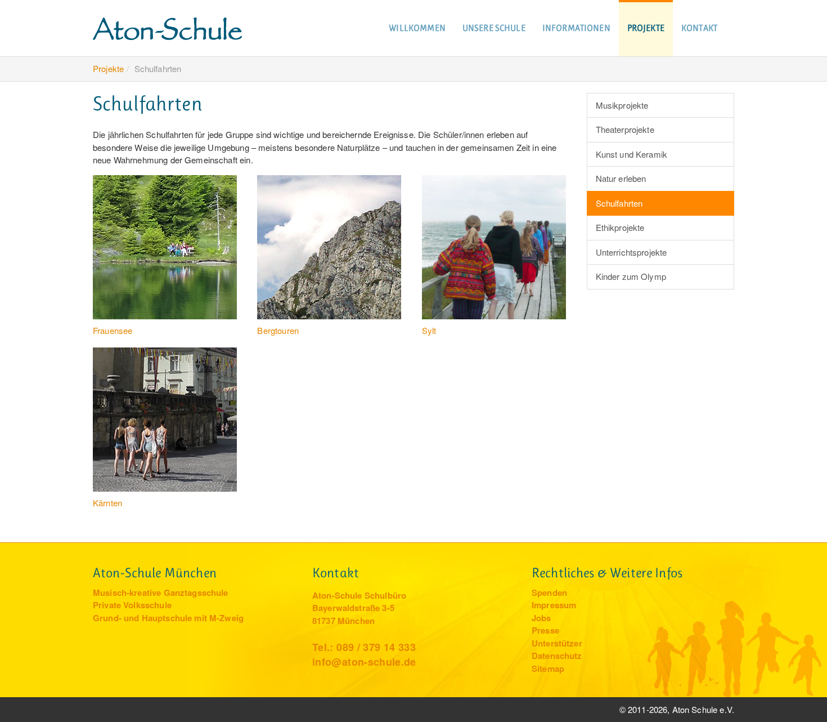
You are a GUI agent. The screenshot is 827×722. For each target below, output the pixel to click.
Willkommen (417, 28)
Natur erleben (621, 178)
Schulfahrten (619, 203)
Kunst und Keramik (632, 154)
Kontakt (699, 28)
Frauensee (112, 330)
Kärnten (107, 503)
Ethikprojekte (620, 227)
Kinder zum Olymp (631, 276)
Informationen (576, 28)
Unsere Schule (493, 28)
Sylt (429, 330)
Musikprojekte (622, 105)
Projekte (645, 28)
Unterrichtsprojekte (631, 252)
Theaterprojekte (625, 129)
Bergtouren (278, 330)
